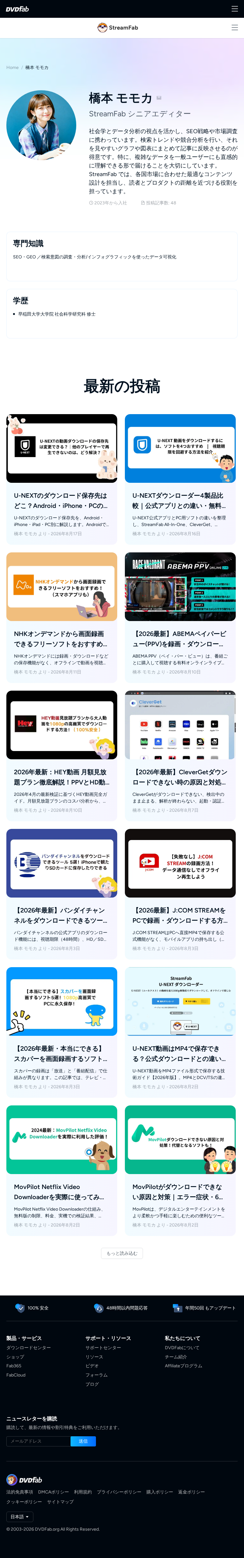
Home (12, 67)
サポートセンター (103, 1347)
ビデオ (92, 1366)
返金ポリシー (191, 1492)
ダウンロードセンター (28, 1347)
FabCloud (15, 1375)
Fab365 (13, 1366)
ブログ (92, 1384)
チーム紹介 (176, 1357)
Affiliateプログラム (183, 1366)
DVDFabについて (182, 1347)
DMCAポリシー (53, 1492)
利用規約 (83, 1492)
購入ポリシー (159, 1492)
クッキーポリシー (24, 1502)
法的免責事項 (19, 1492)
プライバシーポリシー (119, 1492)
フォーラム (96, 1375)
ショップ (15, 1357)
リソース (94, 1357)
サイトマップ (60, 1502)
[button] (83, 1441)
